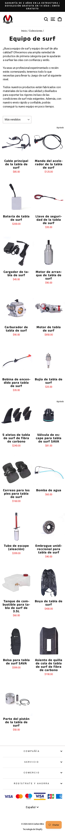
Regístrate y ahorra (32, 783)
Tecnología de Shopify (32, 829)
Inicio (24, 30)
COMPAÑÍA (32, 751)
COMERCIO (32, 772)
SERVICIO (31, 762)
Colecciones (35, 30)
